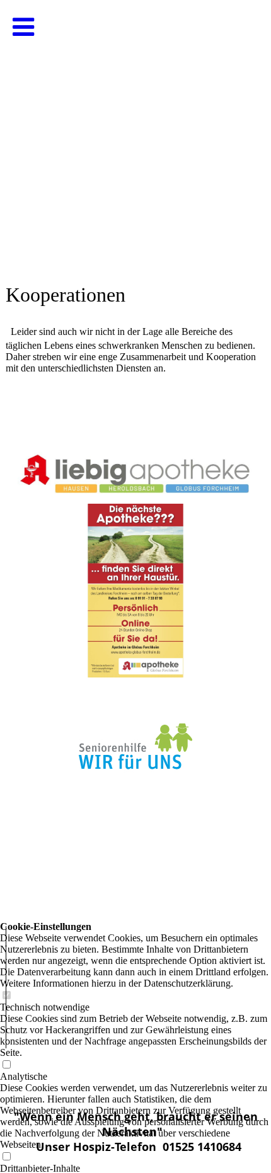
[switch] (6, 1157)
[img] (135, 126)
